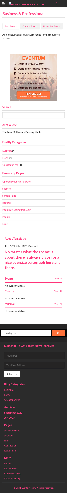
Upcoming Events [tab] (51, 26)
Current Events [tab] (30, 26)
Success (6, 188)
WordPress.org (12, 478)
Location (56, 3)
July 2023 (9, 417)
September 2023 (13, 412)
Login (5, 223)
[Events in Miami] (31, 3)
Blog (6, 440)
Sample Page (9, 195)
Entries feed (10, 468)
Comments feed (12, 473)
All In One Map (12, 430)
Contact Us (10, 445)
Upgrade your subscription (16, 181)
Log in (7, 463)
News (5, 157)
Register (6, 202)
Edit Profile (10, 450)
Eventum (7, 150)
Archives (9, 435)
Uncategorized (10, 164)
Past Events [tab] (11, 26)
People (6, 216)
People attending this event (16, 209)
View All (58, 278)
